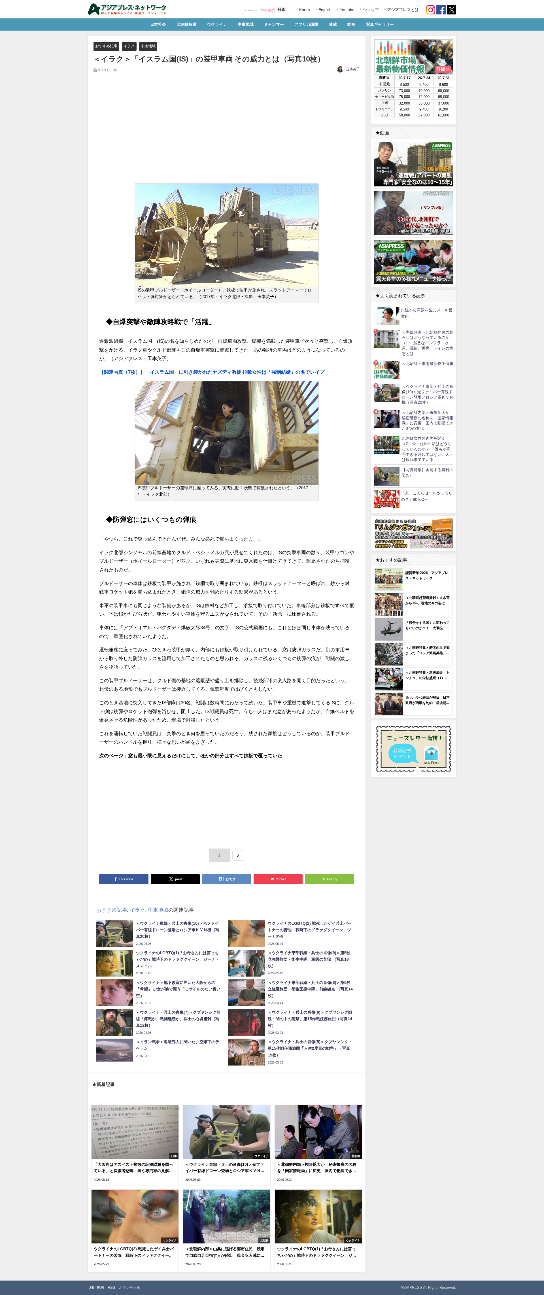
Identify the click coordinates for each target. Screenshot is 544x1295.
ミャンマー (274, 24)
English (324, 10)
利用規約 (96, 1287)
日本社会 (158, 24)
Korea (304, 10)
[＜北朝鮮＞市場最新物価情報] (387, 369)
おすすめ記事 (106, 46)
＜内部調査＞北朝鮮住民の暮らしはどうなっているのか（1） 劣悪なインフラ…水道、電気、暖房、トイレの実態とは (427, 343)
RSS (111, 1287)
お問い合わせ (130, 1287)
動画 (351, 24)
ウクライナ (217, 24)
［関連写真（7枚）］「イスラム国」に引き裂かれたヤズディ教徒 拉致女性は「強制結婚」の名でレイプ (211, 371)
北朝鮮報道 (187, 24)
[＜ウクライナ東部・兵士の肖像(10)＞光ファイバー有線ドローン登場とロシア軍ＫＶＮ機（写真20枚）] (387, 392)
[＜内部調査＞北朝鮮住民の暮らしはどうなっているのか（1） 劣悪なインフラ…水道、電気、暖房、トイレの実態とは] (387, 338)
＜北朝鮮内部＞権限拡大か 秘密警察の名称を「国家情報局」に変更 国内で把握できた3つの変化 (427, 420)
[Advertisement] (226, 134)
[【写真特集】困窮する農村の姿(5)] (387, 476)
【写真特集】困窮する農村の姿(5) (427, 472)
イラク (129, 46)
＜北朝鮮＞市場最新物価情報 (427, 363)
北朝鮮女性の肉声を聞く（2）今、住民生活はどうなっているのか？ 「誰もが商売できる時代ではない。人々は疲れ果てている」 (427, 449)
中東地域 (246, 24)
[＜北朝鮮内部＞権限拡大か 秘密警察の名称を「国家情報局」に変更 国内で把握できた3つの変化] (387, 418)
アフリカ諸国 (306, 24)
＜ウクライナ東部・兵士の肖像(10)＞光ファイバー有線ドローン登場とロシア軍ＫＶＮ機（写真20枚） (427, 394)
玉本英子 (353, 69)
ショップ (370, 10)
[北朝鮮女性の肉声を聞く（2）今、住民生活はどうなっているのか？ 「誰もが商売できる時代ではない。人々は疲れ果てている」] (387, 444)
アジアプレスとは (402, 10)
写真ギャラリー (380, 24)
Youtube (346, 10)
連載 (333, 24)
